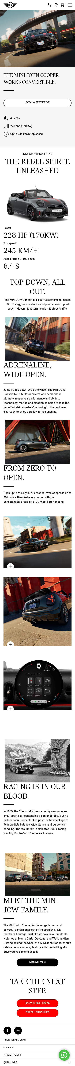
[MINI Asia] (10, 5)
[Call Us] (49, 5)
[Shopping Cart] (63, 5)
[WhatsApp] (64, 1055)
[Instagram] (18, 1031)
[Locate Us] (56, 5)
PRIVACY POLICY (12, 1055)
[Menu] (70, 4)
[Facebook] (7, 1031)
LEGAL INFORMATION (14, 1040)
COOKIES (8, 1047)
